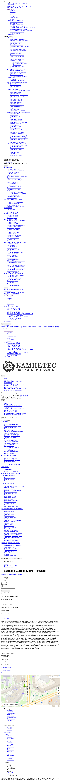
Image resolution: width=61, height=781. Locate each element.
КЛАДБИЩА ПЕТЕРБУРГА (15, 7)
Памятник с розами (15, 92)
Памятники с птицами (16, 99)
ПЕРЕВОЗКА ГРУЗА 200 (17, 32)
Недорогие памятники (16, 42)
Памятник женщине (15, 86)
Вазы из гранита (14, 125)
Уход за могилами (9, 742)
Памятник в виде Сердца (17, 96)
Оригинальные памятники (17, 57)
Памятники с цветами (16, 100)
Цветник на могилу (15, 113)
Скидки (12, 13)
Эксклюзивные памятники (17, 110)
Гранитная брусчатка (16, 126)
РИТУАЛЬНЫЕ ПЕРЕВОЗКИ (18, 26)
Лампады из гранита (15, 123)
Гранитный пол (14, 152)
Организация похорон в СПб (11, 747)
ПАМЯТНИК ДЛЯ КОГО (14, 83)
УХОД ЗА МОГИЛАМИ (17, 25)
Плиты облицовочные (16, 129)
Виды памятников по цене (17, 39)
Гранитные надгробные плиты (18, 136)
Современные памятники (17, 56)
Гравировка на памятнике (17, 133)
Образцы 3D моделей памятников (19, 130)
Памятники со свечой (16, 102)
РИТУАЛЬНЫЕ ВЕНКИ (16, 23)
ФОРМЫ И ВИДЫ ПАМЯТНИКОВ (20, 90)
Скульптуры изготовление (17, 80)
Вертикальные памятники (17, 47)
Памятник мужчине (15, 85)
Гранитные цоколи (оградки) (18, 139)
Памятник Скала (14, 109)
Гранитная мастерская (16, 155)
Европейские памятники (17, 59)
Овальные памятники (16, 106)
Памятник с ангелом (15, 93)
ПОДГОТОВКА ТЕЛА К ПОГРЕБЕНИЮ (21, 30)
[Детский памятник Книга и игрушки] (11, 574)
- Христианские (14, 195)
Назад (5, 166)
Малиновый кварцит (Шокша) (18, 76)
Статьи (12, 19)
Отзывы (12, 16)
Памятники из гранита (16, 73)
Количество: (4, 584)
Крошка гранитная (15, 128)
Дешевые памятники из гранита (19, 40)
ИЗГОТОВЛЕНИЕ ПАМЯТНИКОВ (17, 3)
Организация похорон (7, 733)
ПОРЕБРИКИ (14, 115)
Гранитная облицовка (16, 119)
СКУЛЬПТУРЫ (11, 77)
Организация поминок (10, 750)
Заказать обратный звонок (11, 159)
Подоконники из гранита (17, 148)
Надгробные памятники (16, 45)
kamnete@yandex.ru (6, 667)
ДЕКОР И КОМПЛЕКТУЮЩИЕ (19, 135)
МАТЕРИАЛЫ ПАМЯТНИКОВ (16, 69)
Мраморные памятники (16, 70)
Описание (6, 618)
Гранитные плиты (15, 116)
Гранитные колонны (15, 146)
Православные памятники (17, 66)
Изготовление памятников (17, 142)
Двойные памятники (15, 53)
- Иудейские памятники (16, 192)
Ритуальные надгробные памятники (20, 46)
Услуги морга (10, 760)
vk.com (2, 672)
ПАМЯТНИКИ (11, 37)
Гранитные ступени (15, 150)
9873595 (24, 396)
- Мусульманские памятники (18, 193)
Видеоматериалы (14, 15)
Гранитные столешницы (16, 149)
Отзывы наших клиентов (11, 719)
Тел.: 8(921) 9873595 (10, 773)
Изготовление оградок (16, 140)
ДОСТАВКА (10, 4)
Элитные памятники (15, 43)
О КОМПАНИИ (11, 9)
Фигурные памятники (16, 108)
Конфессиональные (15, 60)
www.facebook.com (6, 670)
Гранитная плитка (15, 118)
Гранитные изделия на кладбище (19, 138)
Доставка (9, 727)
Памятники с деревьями (16, 97)
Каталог (5, 325)
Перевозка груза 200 (10, 757)
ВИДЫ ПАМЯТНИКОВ (13, 89)
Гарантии (12, 10)
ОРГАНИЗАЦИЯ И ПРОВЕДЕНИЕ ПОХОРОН (23, 27)
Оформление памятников (17, 132)
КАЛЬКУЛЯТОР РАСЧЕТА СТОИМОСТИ (19, 6)
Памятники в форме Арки (17, 105)
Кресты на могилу (15, 67)
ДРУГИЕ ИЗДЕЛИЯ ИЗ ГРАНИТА (16, 143)
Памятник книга (14, 103)
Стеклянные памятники (16, 75)
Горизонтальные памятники (17, 49)
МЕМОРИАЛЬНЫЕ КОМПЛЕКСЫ (17, 82)
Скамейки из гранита (16, 120)
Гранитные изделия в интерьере (18, 145)
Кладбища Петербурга (10, 711)
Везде (5, 378)
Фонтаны (12, 153)
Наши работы (14, 17)
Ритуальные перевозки (10, 744)
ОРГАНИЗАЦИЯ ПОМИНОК (18, 29)
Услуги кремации (9, 736)
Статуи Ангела (14, 79)
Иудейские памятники (19, 62)
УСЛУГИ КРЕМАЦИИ (16, 22)
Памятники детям (15, 87)
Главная (6, 564)
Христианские (17, 65)
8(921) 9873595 (8, 162)
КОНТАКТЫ (10, 35)
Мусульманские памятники (20, 63)
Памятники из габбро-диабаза (18, 72)
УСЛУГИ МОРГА (15, 33)
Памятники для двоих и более (18, 50)
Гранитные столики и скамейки (18, 122)
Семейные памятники (16, 52)
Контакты (9, 730)
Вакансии (12, 12)
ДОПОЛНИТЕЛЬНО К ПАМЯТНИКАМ (18, 112)
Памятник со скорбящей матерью (19, 95)
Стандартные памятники (17, 55)
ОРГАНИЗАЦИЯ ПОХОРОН (15, 20)
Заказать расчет (5, 591)
